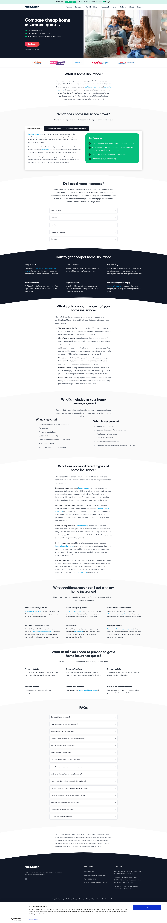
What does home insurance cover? (63, 731)
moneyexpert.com (89, 871)
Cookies (81, 899)
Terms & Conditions (103, 899)
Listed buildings (82, 526)
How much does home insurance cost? (64, 724)
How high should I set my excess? (63, 745)
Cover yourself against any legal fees (120, 629)
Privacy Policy (90, 899)
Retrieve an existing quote (32, 49)
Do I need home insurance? (60, 717)
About (131, 7)
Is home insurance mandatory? (61, 817)
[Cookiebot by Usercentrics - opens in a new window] (16, 919)
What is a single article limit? (61, 753)
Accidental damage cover (33, 611)
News (139, 7)
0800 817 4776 (91, 879)
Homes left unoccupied (115, 286)
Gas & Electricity (92, 7)
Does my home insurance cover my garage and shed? (69, 788)
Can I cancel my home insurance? (62, 810)
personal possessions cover (41, 632)
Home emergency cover (74, 611)
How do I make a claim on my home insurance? (67, 767)
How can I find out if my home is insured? (65, 760)
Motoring (69, 7)
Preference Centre (71, 899)
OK (147, 907)
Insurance (78, 7)
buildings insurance (92, 87)
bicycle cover (78, 632)
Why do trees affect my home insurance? (65, 802)
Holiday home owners (58, 232)
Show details (33, 919)
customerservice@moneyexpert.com (95, 875)
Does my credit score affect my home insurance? (68, 738)
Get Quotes (32, 44)
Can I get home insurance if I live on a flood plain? (68, 795)
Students (54, 239)
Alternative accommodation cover (119, 614)
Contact (113, 899)
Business (123, 7)
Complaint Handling (58, 899)
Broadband (105, 7)
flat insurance (81, 572)
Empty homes (83, 488)
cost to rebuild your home (87, 690)
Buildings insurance (35, 134)
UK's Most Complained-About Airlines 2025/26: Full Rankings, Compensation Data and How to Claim (127, 880)
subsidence (45, 150)
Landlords (54, 225)
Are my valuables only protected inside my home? (68, 781)
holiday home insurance (64, 546)
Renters (54, 218)
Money (114, 7)
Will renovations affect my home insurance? (66, 774)
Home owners (56, 211)
